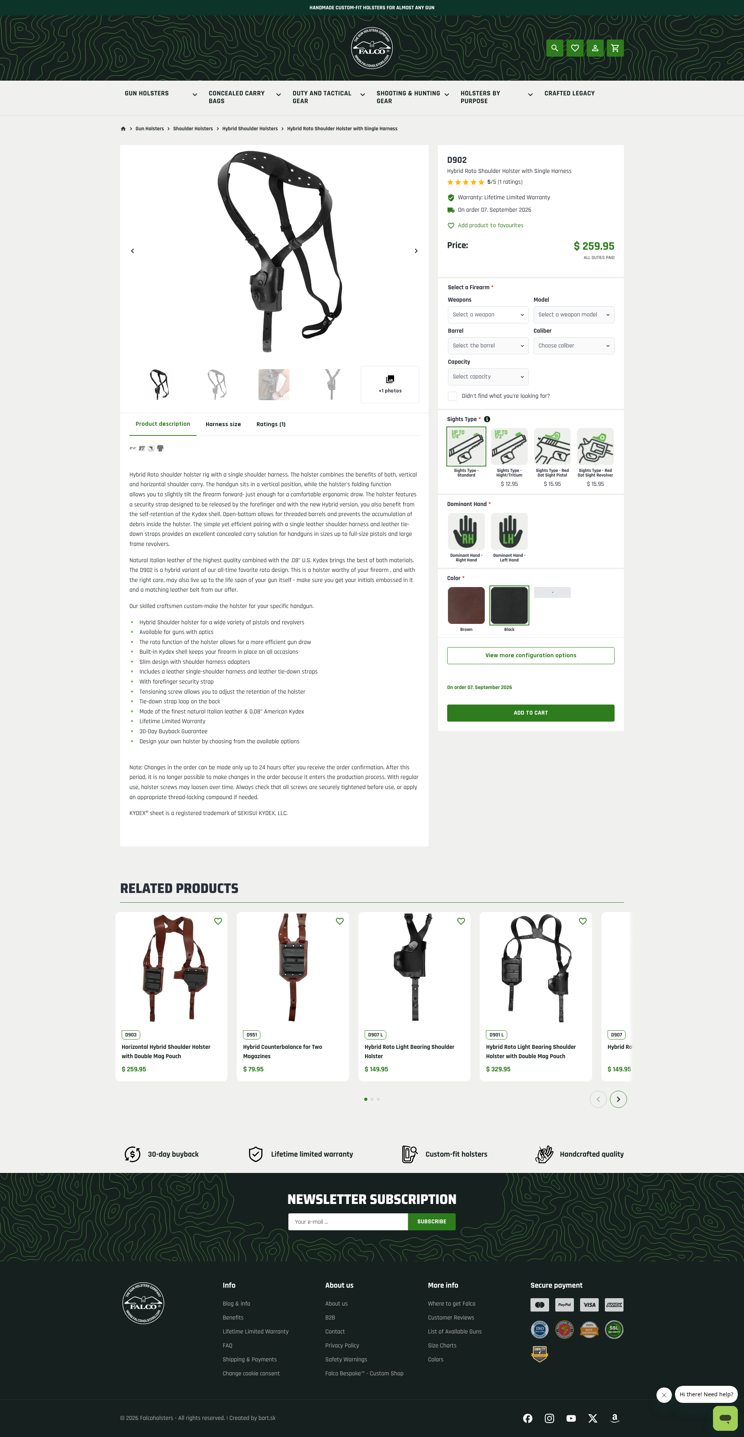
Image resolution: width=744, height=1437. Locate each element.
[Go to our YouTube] (571, 1418)
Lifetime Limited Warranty (256, 1332)
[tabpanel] (274, 632)
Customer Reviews (451, 1318)
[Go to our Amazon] (614, 1418)
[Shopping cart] (615, 48)
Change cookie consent (251, 1374)
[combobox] (488, 314)
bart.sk (267, 1418)
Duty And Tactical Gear (322, 97)
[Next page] (618, 1099)
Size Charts (442, 1346)
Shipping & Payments (250, 1360)
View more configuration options (531, 655)
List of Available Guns (455, 1332)
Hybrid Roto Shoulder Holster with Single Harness (342, 128)
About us (337, 1304)
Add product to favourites (491, 225)
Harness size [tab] (223, 424)
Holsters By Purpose (480, 97)
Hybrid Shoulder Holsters (250, 128)
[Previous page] (598, 1099)
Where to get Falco (451, 1304)
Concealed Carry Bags (237, 97)
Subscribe (431, 1222)
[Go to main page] (123, 129)
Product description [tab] (163, 424)
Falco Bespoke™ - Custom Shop (365, 1374)
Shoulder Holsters (193, 128)
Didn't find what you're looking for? (506, 396)
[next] (416, 251)
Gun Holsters (147, 94)
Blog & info (236, 1304)
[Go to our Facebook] (527, 1418)
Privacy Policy (342, 1346)
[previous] (132, 251)
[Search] (554, 48)
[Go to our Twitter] (593, 1418)
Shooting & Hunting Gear (408, 97)
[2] (372, 1099)
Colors (435, 1360)
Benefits (233, 1318)
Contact (335, 1332)
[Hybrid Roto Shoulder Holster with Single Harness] (158, 384)
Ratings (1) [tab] (271, 424)
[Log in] (595, 48)
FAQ (227, 1346)
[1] (365, 1099)
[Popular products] (575, 48)
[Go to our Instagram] (549, 1418)
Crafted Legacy (569, 94)
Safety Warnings (346, 1360)
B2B (330, 1318)
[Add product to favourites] (218, 921)
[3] (378, 1099)
